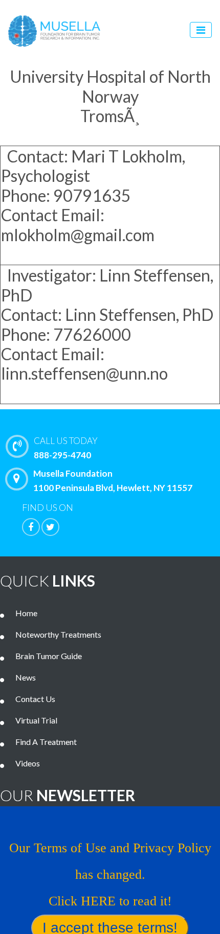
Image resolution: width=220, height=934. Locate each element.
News (25, 677)
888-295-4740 (66, 447)
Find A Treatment (46, 741)
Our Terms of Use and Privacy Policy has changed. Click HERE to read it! (110, 874)
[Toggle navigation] (201, 30)
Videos (27, 763)
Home (26, 613)
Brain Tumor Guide (48, 656)
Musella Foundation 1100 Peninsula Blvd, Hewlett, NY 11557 (112, 480)
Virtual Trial (36, 720)
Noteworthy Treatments (58, 634)
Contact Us (35, 699)
